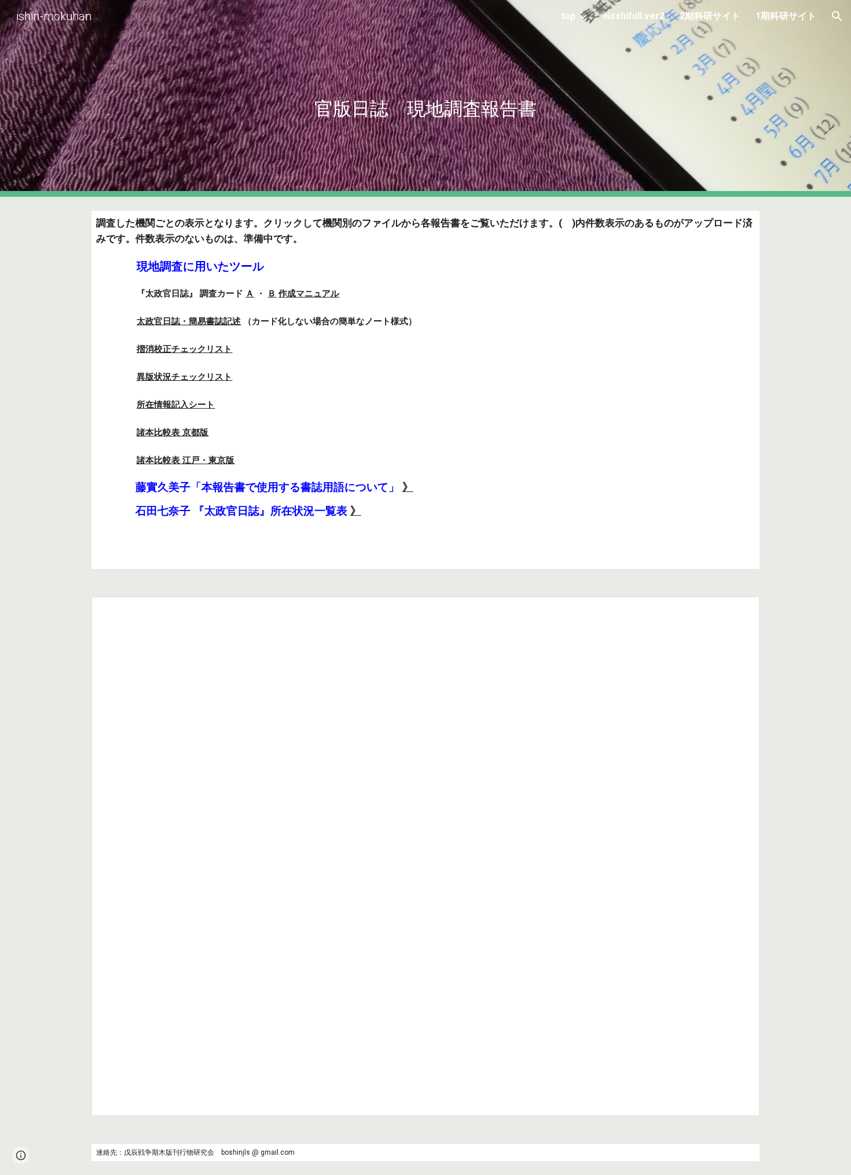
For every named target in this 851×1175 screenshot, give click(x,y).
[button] (837, 16)
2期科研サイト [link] (710, 15)
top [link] (568, 15)
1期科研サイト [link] (785, 15)
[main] (425, 99)
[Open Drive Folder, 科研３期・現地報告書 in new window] (737, 612)
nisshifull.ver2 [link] (634, 15)
